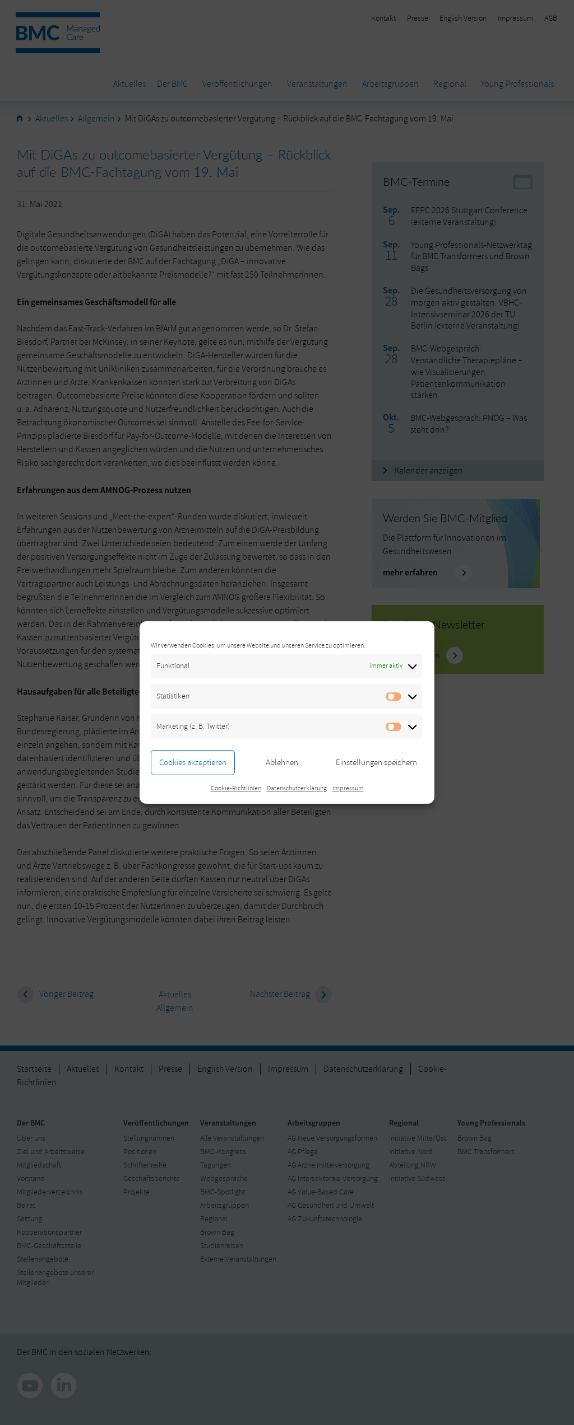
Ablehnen (282, 762)
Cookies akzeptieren (192, 762)
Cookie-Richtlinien (236, 788)
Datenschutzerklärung (297, 788)
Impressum (348, 788)
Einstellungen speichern (376, 762)
